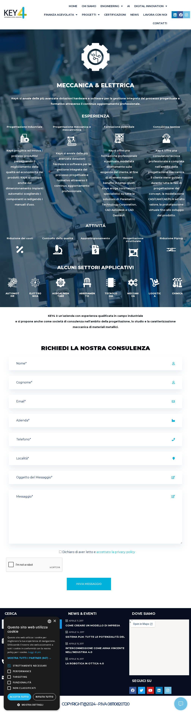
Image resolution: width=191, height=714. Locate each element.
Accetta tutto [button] (19, 696)
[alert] (32, 663)
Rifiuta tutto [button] (44, 696)
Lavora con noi (155, 14)
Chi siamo (89, 6)
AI (128, 6)
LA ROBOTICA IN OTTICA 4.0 (84, 663)
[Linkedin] (175, 14)
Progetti (89, 14)
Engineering (110, 6)
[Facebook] (180, 14)
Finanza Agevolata (59, 14)
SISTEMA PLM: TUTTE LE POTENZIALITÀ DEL (95, 636)
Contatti (160, 23)
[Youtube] (150, 690)
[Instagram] (186, 14)
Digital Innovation (149, 6)
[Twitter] (141, 690)
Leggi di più (34, 652)
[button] (31, 658)
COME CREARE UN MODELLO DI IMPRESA (92, 625)
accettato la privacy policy (115, 552)
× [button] (54, 621)
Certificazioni (115, 14)
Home (73, 6)
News (134, 14)
